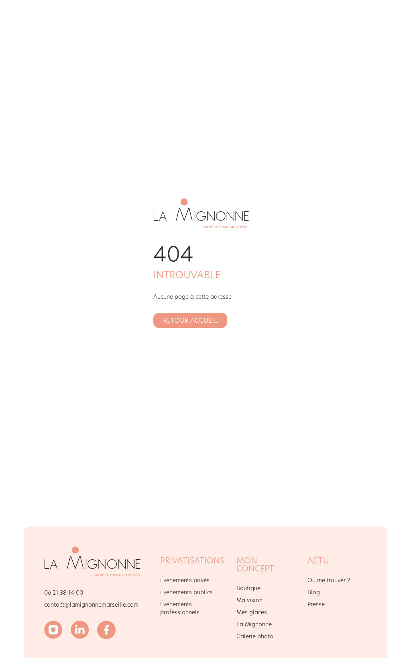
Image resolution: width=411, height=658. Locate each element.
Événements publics (186, 592)
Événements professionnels (179, 608)
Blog (313, 592)
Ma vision (249, 600)
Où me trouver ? (328, 580)
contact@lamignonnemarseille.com (91, 604)
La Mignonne (254, 624)
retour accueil (190, 320)
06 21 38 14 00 (63, 592)
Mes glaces (251, 612)
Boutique (248, 588)
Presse (316, 604)
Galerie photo (254, 636)
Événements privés (185, 580)
